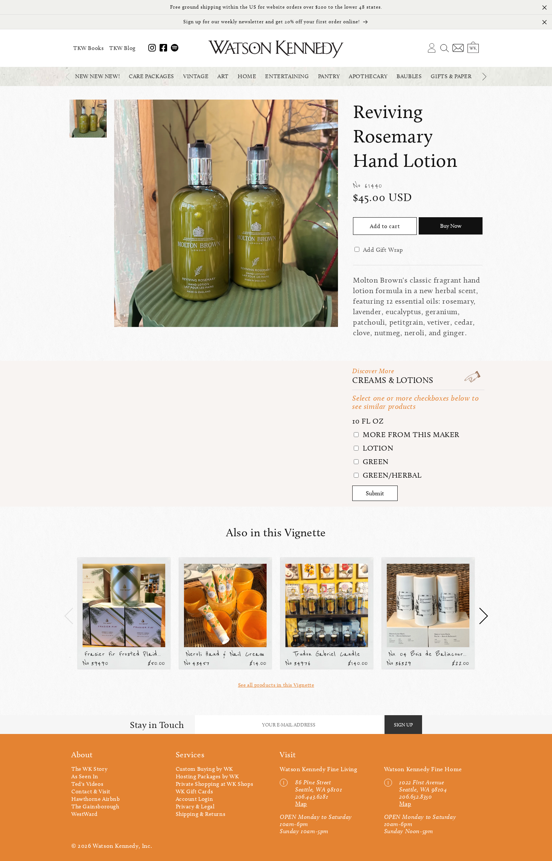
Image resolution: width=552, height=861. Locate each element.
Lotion (376, 447)
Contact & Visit (90, 791)
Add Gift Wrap (383, 249)
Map (301, 803)
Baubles (409, 76)
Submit (375, 493)
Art (223, 76)
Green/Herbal (390, 475)
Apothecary (368, 76)
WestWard (84, 814)
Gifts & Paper (451, 76)
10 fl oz (367, 420)
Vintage (195, 76)
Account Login (194, 799)
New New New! (97, 76)
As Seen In (84, 776)
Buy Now (451, 225)
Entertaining (287, 76)
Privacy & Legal (195, 806)
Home (247, 76)
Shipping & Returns (201, 814)
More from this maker (410, 434)
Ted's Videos (87, 784)
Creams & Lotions (392, 380)
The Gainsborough (95, 806)
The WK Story (89, 769)
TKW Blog (122, 48)
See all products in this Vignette (276, 685)
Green (374, 461)
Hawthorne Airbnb (95, 799)
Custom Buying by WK (204, 769)
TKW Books (88, 48)
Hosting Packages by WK (207, 776)
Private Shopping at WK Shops (214, 784)
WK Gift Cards (194, 791)
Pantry (329, 76)
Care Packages (151, 76)
